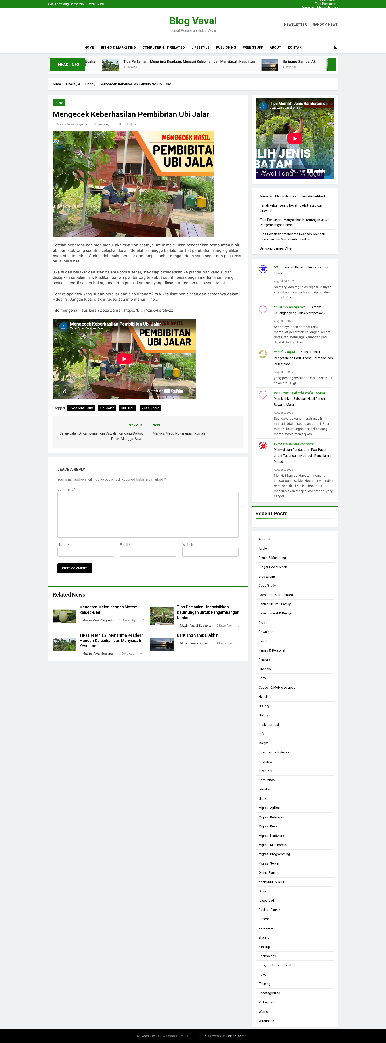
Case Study (267, 586)
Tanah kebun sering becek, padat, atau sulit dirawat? (321, 11)
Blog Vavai (193, 21)
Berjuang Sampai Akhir (256, 61)
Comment (66, 489)
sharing (264, 937)
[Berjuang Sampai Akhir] (225, 67)
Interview (265, 762)
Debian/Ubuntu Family (275, 604)
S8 (276, 267)
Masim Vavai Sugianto (72, 124)
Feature (264, 660)
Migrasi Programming (274, 854)
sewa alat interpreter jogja (294, 443)
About (275, 47)
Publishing (226, 47)
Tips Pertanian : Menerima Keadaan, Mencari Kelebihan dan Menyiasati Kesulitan (321, 4)
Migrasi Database (271, 817)
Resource (266, 928)
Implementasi (269, 724)
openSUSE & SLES (272, 882)
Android (264, 539)
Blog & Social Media (273, 567)
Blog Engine (267, 576)
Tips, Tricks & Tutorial (275, 965)
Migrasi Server (269, 863)
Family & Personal (272, 650)
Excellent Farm (81, 408)
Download (266, 632)
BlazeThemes (238, 1036)
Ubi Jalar (107, 408)
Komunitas (267, 780)
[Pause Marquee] (332, 64)
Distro (263, 622)
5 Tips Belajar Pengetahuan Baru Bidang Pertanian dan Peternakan (303, 358)
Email (125, 545)
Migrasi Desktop (270, 826)
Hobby (59, 102)
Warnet (264, 1011)
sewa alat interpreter (289, 307)
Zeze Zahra (150, 408)
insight (264, 743)
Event (263, 641)
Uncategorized (269, 993)
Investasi (265, 771)
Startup (264, 947)
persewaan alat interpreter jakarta (299, 392)
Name (63, 545)
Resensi (264, 919)
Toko (262, 975)
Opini (262, 891)
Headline (265, 697)
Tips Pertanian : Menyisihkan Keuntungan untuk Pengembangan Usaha (319, 15)
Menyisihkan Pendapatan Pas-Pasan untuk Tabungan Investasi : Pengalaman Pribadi (303, 456)
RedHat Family (269, 910)
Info (262, 734)
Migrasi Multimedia (272, 845)
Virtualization (268, 1002)
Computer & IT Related (164, 47)
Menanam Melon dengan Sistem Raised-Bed (320, 7)
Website (188, 545)
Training (264, 984)
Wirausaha (266, 1021)
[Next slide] (335, 3)
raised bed (266, 900)
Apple (263, 548)
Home (89, 47)
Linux (262, 798)
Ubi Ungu (127, 408)
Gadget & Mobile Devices (277, 687)
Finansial (265, 669)
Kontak (294, 47)
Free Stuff (253, 47)
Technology (267, 956)
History (264, 706)
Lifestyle (200, 47)
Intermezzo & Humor (274, 752)
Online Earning (269, 873)
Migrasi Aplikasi (270, 808)
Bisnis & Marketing (118, 47)
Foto (262, 678)
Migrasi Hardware (271, 836)
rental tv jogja (284, 352)
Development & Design (275, 613)
